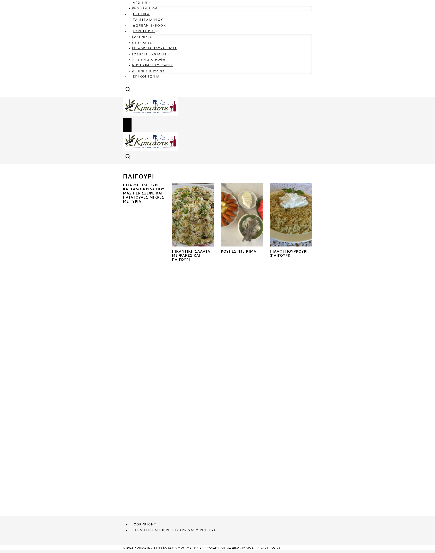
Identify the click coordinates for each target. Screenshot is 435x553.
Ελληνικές (142, 37)
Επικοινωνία (146, 76)
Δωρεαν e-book (149, 25)
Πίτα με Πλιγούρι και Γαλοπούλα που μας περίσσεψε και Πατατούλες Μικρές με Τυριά (143, 193)
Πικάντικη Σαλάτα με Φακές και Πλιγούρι (191, 255)
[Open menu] (127, 125)
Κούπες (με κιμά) (239, 251)
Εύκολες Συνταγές (149, 54)
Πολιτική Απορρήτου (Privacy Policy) (174, 530)
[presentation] (193, 214)
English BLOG (145, 8)
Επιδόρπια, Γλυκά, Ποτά (154, 48)
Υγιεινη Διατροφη (149, 59)
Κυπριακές (142, 42)
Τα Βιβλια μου (148, 19)
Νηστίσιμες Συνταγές (152, 65)
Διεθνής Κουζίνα (148, 71)
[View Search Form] (128, 90)
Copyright (145, 524)
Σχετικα (141, 14)
